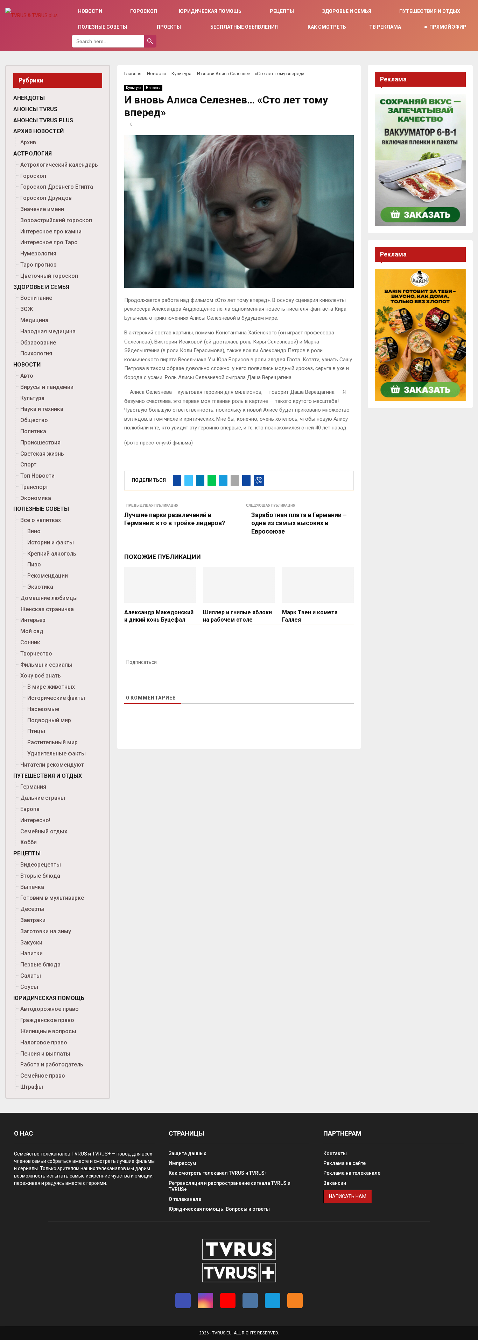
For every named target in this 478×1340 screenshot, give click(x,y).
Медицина (34, 320)
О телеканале (185, 1199)
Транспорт (34, 487)
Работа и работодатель (51, 1064)
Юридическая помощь (210, 11)
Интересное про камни (51, 231)
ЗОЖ (26, 309)
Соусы (29, 987)
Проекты (169, 27)
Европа (30, 809)
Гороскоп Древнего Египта (56, 186)
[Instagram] (205, 1300)
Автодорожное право (49, 1009)
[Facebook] (183, 1300)
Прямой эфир (447, 27)
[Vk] (250, 1300)
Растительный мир (52, 742)
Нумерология (38, 253)
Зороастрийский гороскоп (56, 220)
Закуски (31, 942)
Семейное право (42, 1075)
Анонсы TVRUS (35, 109)
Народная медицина (48, 331)
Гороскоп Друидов (46, 198)
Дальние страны (42, 798)
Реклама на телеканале (351, 1173)
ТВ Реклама (385, 27)
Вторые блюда (40, 875)
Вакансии (334, 1183)
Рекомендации (47, 575)
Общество (34, 420)
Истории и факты (50, 542)
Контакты (335, 1153)
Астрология (32, 153)
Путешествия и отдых (429, 11)
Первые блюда (40, 964)
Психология (36, 353)
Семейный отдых (43, 831)
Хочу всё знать (40, 675)
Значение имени (42, 209)
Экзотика (40, 587)
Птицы (36, 731)
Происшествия (40, 442)
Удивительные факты (56, 753)
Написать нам (347, 1196)
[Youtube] (228, 1300)
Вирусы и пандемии (46, 387)
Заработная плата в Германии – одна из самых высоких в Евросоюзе (299, 523)
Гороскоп (143, 11)
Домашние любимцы (49, 598)
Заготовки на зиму (45, 931)
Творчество (36, 653)
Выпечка (32, 887)
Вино (34, 531)
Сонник (30, 642)
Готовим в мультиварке (52, 897)
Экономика (35, 498)
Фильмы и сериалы (46, 664)
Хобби (28, 842)
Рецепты (282, 11)
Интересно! (35, 820)
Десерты (32, 909)
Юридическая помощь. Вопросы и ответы (219, 1209)
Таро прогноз (38, 264)
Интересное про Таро (49, 242)
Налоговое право (43, 1042)
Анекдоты (29, 98)
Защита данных (187, 1153)
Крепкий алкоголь (51, 553)
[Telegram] (272, 1300)
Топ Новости (37, 475)
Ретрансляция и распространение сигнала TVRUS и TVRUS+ (229, 1186)
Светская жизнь (42, 453)
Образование (38, 342)
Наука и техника (41, 409)
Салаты (30, 975)
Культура (133, 88)
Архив (28, 142)
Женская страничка (47, 609)
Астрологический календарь (59, 164)
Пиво (34, 564)
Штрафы (31, 1087)
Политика (33, 431)
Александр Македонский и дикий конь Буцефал (159, 616)
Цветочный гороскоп (49, 276)
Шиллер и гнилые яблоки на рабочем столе (237, 616)
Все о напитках (40, 520)
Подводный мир (49, 720)
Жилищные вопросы (48, 1031)
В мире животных (51, 686)
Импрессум (182, 1163)
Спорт (28, 464)
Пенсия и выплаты (45, 1053)
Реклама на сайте (344, 1163)
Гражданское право (47, 1020)
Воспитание (36, 298)
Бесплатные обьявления (244, 27)
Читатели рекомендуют (52, 764)
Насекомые (43, 709)
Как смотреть (327, 27)
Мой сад (31, 631)
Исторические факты (56, 698)
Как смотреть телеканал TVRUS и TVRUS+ (218, 1173)
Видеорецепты (40, 864)
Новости (90, 11)
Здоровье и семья (346, 11)
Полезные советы (102, 27)
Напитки (31, 953)
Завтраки (32, 920)
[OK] (295, 1300)
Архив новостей (38, 131)
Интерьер (32, 620)
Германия (33, 786)
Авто (26, 375)
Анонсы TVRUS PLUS (43, 120)
